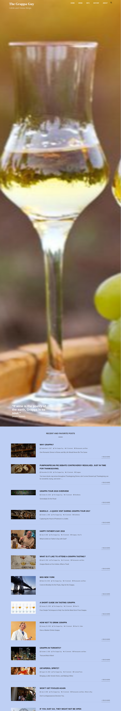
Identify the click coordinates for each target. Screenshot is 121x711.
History (96, 3)
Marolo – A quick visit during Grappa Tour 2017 (65, 511)
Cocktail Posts (78, 672)
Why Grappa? (47, 445)
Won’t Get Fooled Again (52, 688)
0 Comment (69, 448)
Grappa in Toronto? (50, 648)
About (105, 3)
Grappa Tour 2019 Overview (54, 491)
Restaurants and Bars (82, 448)
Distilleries (78, 495)
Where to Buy (88, 692)
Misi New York (47, 577)
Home (73, 3)
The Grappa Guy (21, 4)
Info (88, 3)
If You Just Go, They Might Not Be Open (60, 709)
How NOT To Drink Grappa (53, 622)
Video (81, 626)
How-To (80, 535)
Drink (80, 3)
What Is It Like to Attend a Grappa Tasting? (63, 556)
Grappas (78, 472)
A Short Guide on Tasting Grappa (57, 603)
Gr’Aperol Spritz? (49, 668)
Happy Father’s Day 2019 (52, 531)
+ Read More (105, 457)
